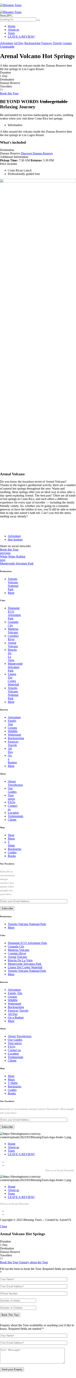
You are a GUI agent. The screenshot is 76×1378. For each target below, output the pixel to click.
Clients (12, 819)
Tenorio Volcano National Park (13, 584)
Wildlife (13, 731)
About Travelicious (15, 783)
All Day (19, 43)
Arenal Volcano (13, 644)
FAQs (11, 802)
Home (11, 26)
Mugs (11, 838)
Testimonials (15, 816)
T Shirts (11, 843)
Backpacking (32, 43)
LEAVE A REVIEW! (21, 36)
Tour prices (11, 797)
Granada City (16, 946)
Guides (12, 852)
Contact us (14, 1050)
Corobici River (13, 637)
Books (12, 856)
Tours (11, 33)
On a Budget (16, 1017)
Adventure (6, 43)
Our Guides (12, 790)
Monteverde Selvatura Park (15, 667)
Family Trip (12, 722)
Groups (67, 43)
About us (13, 29)
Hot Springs (15, 539)
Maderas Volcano (13, 630)
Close (3, 1226)
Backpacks (14, 849)
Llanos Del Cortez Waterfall (13, 679)
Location (13, 812)
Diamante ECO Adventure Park (14, 613)
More (11, 592)
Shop (11, 835)
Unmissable (7, 46)
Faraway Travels (51, 43)
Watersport (14, 734)
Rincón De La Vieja (20, 960)
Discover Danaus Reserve (37, 153)
